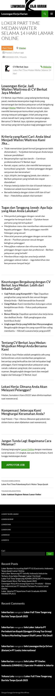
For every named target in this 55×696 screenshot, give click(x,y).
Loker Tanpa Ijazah (9, 514)
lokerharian (7, 612)
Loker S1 (5, 540)
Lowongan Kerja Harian (14, 13)
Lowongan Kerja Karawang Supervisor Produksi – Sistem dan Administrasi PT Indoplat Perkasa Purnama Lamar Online (26, 586)
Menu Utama (51, 13)
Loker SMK (6, 530)
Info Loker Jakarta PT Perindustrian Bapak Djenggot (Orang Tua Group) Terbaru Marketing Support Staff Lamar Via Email (26, 631)
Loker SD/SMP (7, 519)
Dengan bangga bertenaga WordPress (15, 693)
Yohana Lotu (7, 676)
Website (47, 66)
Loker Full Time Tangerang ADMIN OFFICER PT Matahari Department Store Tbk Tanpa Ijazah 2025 (26, 579)
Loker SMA (6, 524)
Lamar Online (27, 449)
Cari (3, 550)
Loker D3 (5, 535)
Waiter (12, 107)
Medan (22, 48)
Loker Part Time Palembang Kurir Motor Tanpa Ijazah (24, 482)
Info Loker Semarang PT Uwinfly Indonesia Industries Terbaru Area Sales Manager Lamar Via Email (24, 574)
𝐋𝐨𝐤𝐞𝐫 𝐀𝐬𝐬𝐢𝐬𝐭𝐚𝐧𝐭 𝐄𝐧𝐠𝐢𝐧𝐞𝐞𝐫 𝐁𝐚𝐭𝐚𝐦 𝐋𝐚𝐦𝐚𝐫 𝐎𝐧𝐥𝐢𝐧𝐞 (21, 493)
